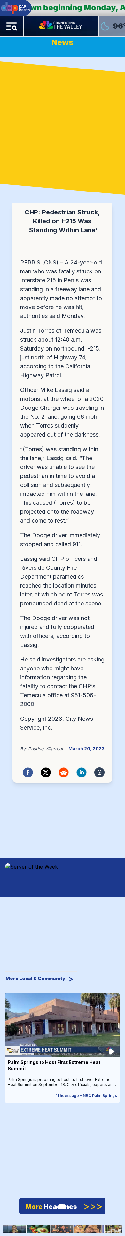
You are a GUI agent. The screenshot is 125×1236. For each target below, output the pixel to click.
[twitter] (46, 772)
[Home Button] (61, 26)
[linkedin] (81, 772)
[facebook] (28, 772)
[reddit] (64, 772)
